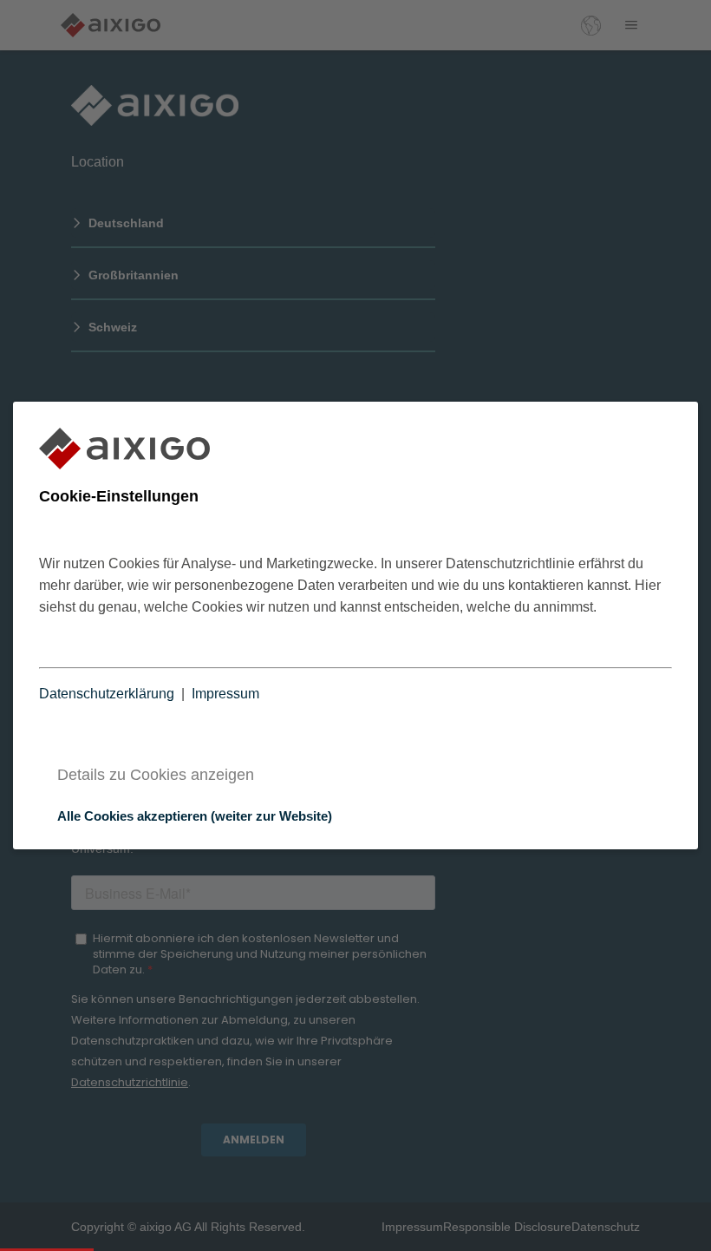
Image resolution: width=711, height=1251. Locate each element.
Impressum (225, 693)
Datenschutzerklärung (106, 693)
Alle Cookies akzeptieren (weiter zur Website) (194, 816)
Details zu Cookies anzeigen (155, 774)
